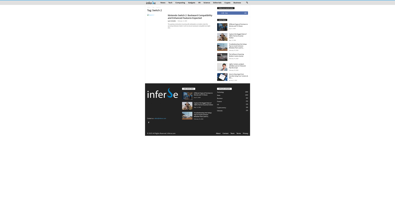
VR (199, 2)
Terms (238, 133)
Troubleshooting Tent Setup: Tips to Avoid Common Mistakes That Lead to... (238, 46)
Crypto (227, 2)
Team (232, 133)
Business (237, 2)
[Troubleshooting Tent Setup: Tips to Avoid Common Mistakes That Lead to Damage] (222, 47)
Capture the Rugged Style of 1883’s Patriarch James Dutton (237, 36)
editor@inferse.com (160, 118)
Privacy (245, 133)
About (218, 133)
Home (148, 7)
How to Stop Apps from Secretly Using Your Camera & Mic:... (238, 76)
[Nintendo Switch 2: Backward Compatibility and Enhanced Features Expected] (156, 19)
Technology (220, 92)
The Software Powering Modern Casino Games (236, 55)
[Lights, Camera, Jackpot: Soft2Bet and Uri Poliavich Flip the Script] (222, 67)
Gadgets (191, 2)
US (218, 104)
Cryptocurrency (221, 107)
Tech (170, 2)
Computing (180, 2)
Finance (219, 101)
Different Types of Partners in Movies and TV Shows (238, 25)
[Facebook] (149, 122)
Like (245, 13)
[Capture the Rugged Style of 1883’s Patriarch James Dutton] (222, 37)
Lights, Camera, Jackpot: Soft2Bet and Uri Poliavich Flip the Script (237, 66)
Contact (225, 133)
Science (207, 2)
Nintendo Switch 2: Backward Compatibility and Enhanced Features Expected (190, 16)
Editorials (217, 2)
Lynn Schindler (172, 21)
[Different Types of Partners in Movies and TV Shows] (222, 27)
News (162, 2)
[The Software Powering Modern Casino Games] (222, 57)
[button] (247, 2)
